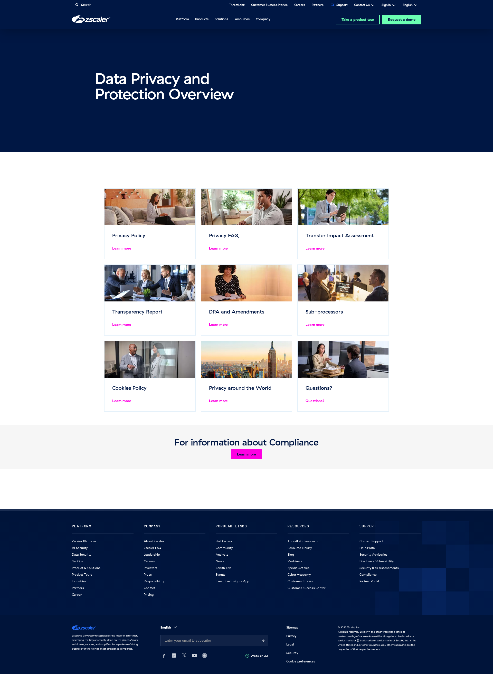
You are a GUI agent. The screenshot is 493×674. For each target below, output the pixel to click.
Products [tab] (201, 19)
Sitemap (292, 627)
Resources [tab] (242, 19)
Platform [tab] (182, 19)
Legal (290, 644)
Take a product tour (358, 19)
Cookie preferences (300, 661)
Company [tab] (263, 19)
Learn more (246, 454)
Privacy (291, 636)
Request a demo (401, 19)
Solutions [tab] (221, 19)
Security (292, 653)
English (408, 5)
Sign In (386, 5)
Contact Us (362, 5)
